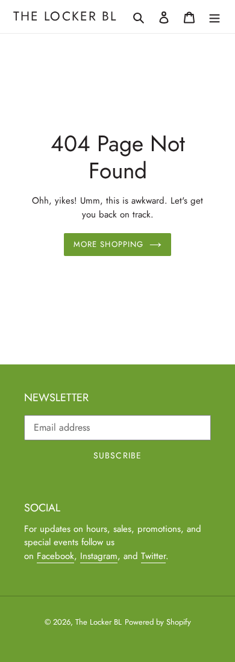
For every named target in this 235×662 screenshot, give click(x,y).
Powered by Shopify (158, 622)
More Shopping (108, 244)
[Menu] (214, 17)
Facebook (55, 556)
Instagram (99, 556)
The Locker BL (65, 16)
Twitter (153, 556)
